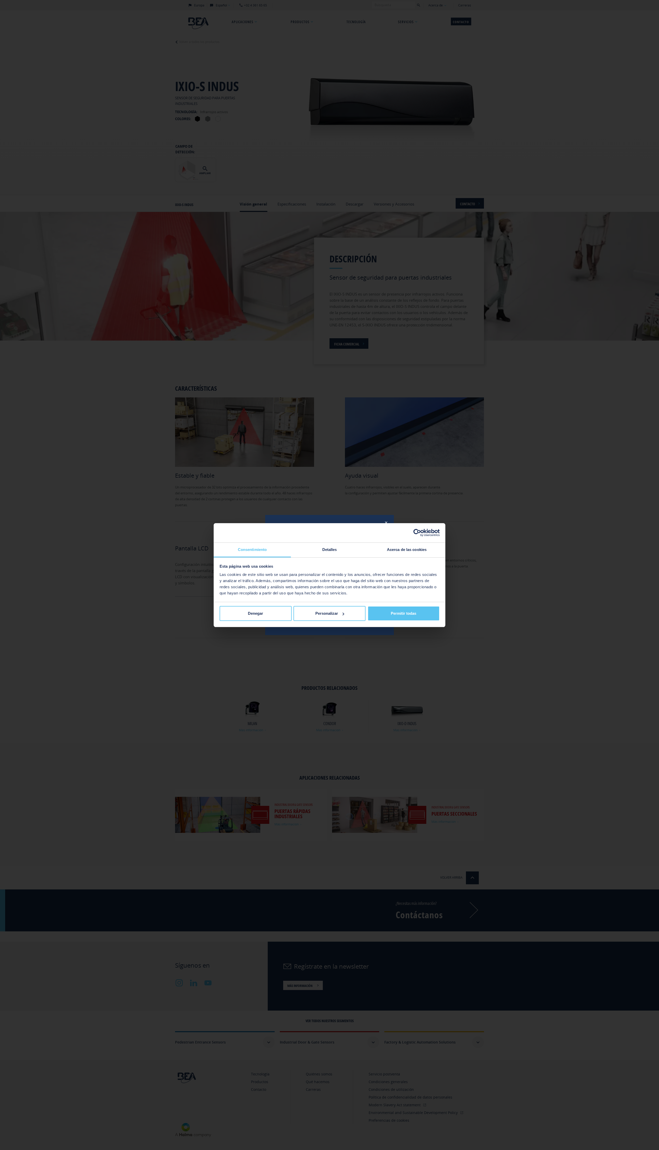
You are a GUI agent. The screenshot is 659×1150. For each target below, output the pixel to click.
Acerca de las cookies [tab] (407, 549)
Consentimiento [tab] (252, 549)
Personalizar (326, 613)
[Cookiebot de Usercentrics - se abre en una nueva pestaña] (417, 533)
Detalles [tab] (329, 549)
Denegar (255, 613)
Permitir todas (403, 613)
